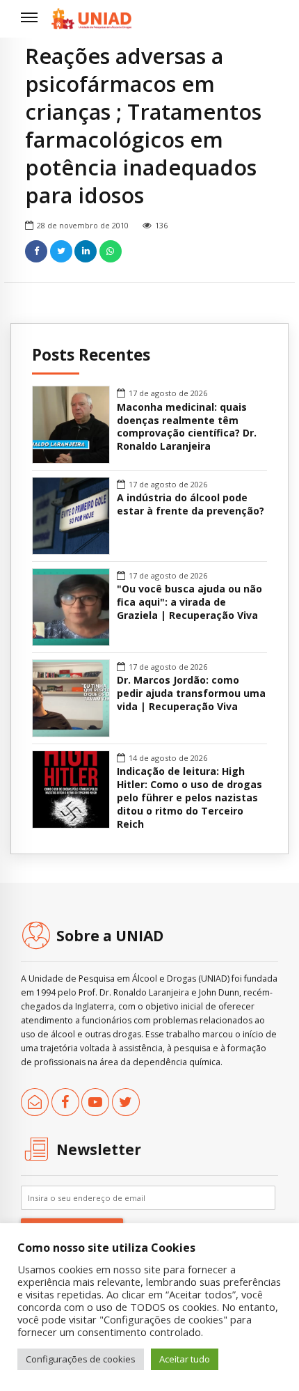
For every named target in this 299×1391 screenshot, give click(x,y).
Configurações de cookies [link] (81, 1359)
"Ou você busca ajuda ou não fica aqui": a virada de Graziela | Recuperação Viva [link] (189, 602)
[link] (91, 18)
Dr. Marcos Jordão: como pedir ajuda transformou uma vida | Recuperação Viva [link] (191, 693)
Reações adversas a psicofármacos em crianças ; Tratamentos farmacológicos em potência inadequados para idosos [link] (143, 125)
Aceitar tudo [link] (184, 1359)
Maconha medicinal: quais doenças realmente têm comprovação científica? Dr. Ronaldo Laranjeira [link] (187, 427)
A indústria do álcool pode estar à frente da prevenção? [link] (190, 504)
